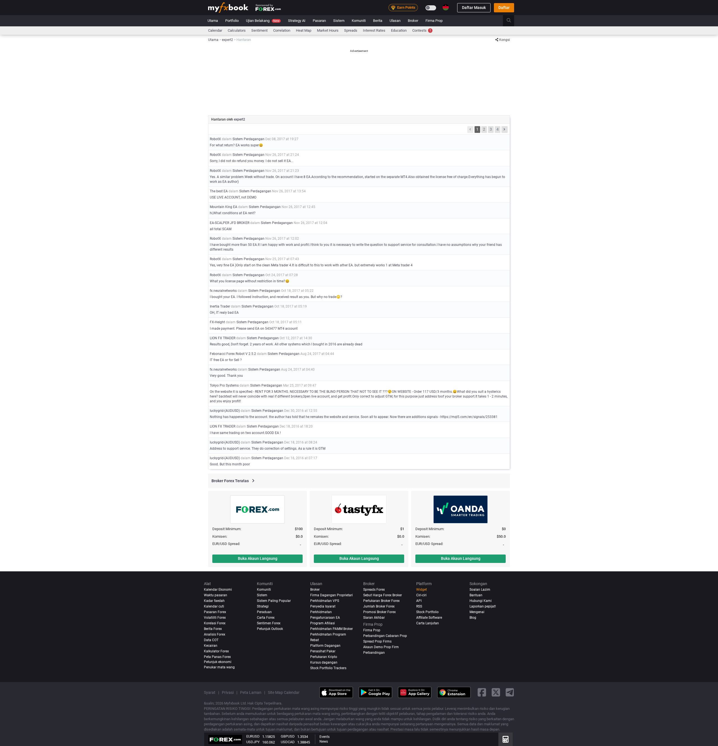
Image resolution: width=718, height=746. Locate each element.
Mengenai (477, 612)
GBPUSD (288, 736)
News (323, 741)
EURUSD (253, 736)
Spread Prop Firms (377, 641)
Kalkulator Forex (216, 651)
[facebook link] (482, 692)
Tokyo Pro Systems (224, 385)
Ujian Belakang (262, 21)
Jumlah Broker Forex (379, 606)
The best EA (219, 191)
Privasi (228, 692)
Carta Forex (266, 618)
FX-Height (217, 322)
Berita (377, 21)
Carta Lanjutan (427, 623)
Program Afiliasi (322, 623)
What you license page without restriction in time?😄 (249, 281)
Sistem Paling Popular (274, 601)
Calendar (215, 30)
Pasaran (319, 21)
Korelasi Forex (214, 623)
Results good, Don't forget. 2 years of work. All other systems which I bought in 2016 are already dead (286, 344)
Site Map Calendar (284, 692)
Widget (421, 590)
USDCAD (288, 742)
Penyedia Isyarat (322, 606)
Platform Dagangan (325, 645)
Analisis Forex (214, 634)
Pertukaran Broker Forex (381, 601)
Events (324, 737)
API (419, 601)
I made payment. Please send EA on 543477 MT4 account (254, 329)
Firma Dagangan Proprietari (331, 595)
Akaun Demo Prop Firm (381, 647)
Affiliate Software (429, 618)
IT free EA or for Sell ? (226, 360)
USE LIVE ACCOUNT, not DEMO (233, 197)
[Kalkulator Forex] (505, 739)
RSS (419, 606)
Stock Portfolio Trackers (328, 668)
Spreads (350, 30)
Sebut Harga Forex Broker (382, 595)
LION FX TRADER (222, 338)
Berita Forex (213, 629)
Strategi (263, 606)
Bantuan (476, 595)
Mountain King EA (223, 207)
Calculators (237, 30)
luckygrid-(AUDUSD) (225, 411)
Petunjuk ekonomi (217, 662)
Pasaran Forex (215, 612)
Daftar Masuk (474, 7)
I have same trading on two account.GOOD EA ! (245, 433)
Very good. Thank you (226, 376)
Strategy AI (296, 21)
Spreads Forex (374, 590)
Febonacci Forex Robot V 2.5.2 (233, 354)
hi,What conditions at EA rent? (233, 213)
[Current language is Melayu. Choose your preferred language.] (445, 7)
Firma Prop (434, 21)
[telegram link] (510, 692)
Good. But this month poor (230, 464)
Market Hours (328, 30)
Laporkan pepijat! (483, 606)
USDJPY (253, 742)
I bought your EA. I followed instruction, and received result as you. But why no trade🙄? (276, 297)
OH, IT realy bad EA (224, 313)
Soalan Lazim (480, 590)
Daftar (504, 7)
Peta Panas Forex (217, 657)
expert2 (239, 119)
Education (399, 30)
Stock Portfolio (427, 612)
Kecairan (210, 645)
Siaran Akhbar (374, 618)
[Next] (504, 129)
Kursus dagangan (323, 662)
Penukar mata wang (219, 667)
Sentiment (259, 30)
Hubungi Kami (481, 601)
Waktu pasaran (215, 595)
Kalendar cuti (214, 606)
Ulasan (395, 21)
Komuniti (359, 21)
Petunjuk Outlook (270, 629)
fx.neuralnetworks (223, 291)
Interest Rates (374, 30)
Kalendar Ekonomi (218, 590)
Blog (473, 618)
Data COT (211, 640)
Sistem (338, 21)
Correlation (281, 30)
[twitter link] (496, 692)
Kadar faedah (214, 601)
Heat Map (303, 30)
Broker (413, 21)
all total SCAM (220, 229)
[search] (512, 20)
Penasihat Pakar (322, 651)
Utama (213, 21)
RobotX (215, 139)
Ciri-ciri (421, 595)
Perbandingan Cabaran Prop (385, 636)
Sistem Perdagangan (248, 139)
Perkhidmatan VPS (324, 601)
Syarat (209, 692)
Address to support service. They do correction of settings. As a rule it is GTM (267, 449)
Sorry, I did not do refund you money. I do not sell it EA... (251, 161)
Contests (421, 30)
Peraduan (264, 612)
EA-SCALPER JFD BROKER (229, 223)
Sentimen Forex (268, 623)
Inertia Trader (220, 306)
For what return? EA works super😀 (236, 145)
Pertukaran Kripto (323, 657)
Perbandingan (374, 652)
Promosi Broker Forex (379, 612)
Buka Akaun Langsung (257, 558)
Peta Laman (250, 692)
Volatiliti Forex (215, 618)
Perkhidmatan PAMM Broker (331, 629)
